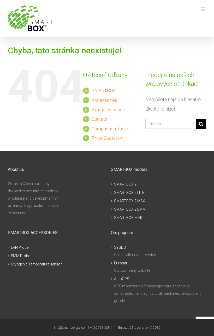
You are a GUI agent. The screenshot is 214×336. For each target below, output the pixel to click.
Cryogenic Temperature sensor (36, 264)
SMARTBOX (104, 90)
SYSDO (120, 247)
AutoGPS (121, 279)
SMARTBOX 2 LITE (129, 192)
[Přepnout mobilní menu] (203, 9)
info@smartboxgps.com (70, 327)
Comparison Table (110, 128)
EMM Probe (20, 256)
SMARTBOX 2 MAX (129, 201)
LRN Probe (19, 247)
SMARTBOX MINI (128, 218)
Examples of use (108, 109)
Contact (100, 119)
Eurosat (120, 263)
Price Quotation (107, 138)
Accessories (104, 100)
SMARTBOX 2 (125, 184)
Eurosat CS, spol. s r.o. (133, 327)
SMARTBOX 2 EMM (130, 209)
